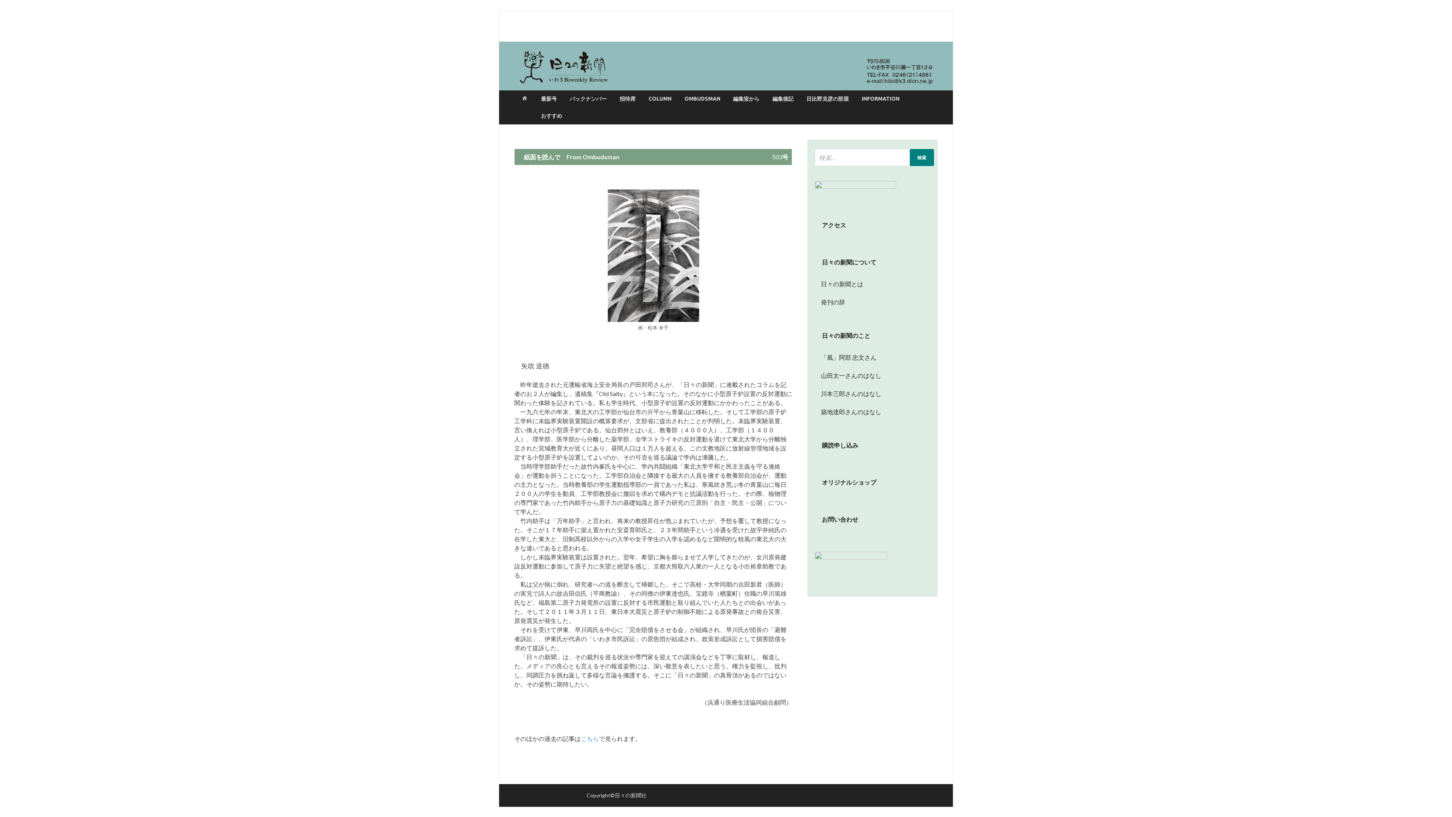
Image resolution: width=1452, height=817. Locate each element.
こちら (590, 738)
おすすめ (551, 116)
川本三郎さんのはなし (848, 393)
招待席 (628, 99)
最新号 (549, 99)
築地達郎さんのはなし (848, 411)
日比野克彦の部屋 (828, 99)
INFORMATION (881, 99)
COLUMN (660, 99)
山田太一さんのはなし (848, 375)
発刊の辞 (833, 302)
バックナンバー (588, 99)
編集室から (746, 99)
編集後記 (783, 99)
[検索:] (874, 157)
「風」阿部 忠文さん (845, 357)
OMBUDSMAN (702, 99)
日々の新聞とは (839, 283)
